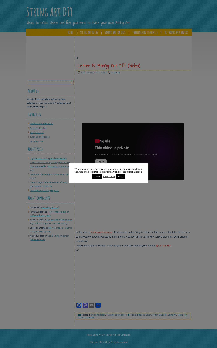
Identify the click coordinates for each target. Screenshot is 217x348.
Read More (109, 176)
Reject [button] (121, 176)
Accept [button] (97, 176)
